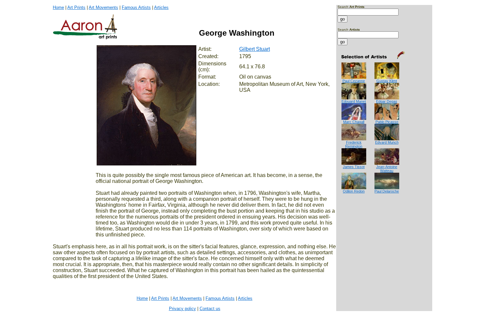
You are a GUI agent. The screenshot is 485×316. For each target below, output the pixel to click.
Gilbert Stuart (254, 49)
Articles (161, 7)
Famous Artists (136, 7)
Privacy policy (182, 308)
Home (58, 7)
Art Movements (103, 7)
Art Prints (76, 7)
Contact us (210, 308)
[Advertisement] (358, 219)
